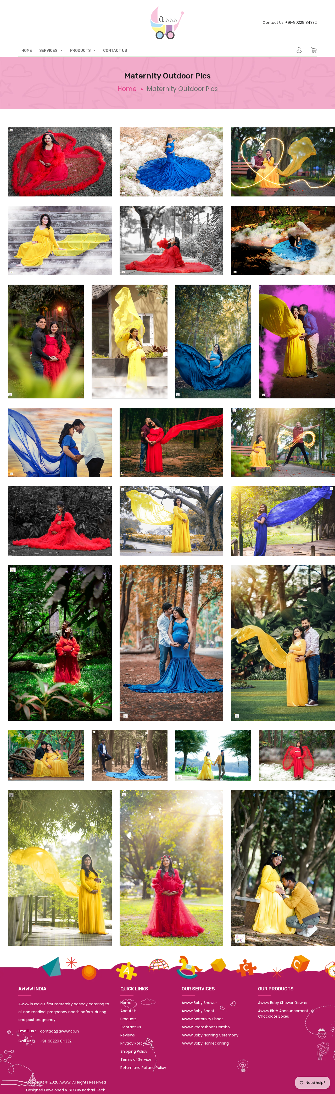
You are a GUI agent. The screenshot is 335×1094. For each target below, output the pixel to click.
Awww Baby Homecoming (205, 1043)
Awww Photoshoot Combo (206, 1027)
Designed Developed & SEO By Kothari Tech (65, 1090)
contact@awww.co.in (59, 1031)
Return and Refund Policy (143, 1067)
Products (128, 1019)
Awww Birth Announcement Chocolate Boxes (283, 1013)
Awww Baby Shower (199, 1002)
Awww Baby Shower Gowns (282, 1002)
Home (127, 88)
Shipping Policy (133, 1051)
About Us (128, 1010)
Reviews (127, 1035)
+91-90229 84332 (55, 1041)
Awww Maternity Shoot (202, 1019)
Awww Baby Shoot (198, 1010)
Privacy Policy (132, 1043)
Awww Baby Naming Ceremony (210, 1035)
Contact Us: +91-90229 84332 (290, 22)
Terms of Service (136, 1059)
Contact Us (130, 1027)
